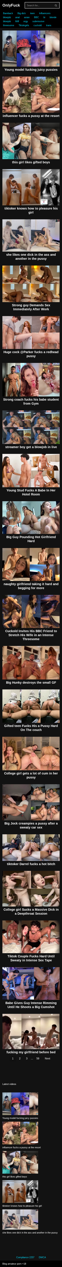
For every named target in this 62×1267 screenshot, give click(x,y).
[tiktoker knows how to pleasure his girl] (20, 1192)
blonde (53, 17)
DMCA (42, 1257)
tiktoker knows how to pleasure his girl (22, 1205)
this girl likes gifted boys (31, 162)
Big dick (21, 13)
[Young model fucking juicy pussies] (20, 1104)
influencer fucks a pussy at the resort (31, 116)
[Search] (56, 5)
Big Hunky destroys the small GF (31, 682)
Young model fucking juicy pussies (31, 69)
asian (27, 17)
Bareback (8, 13)
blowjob (7, 17)
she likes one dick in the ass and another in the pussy (30, 1232)
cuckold (38, 25)
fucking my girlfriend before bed (31, 1052)
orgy (25, 21)
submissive (38, 21)
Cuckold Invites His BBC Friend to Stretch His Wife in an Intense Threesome (31, 635)
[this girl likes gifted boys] (20, 1163)
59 (37, 1058)
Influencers (45, 13)
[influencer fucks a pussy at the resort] (20, 1133)
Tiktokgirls (24, 25)
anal (17, 17)
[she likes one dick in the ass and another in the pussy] (20, 1220)
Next (47, 1058)
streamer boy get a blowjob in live (31, 447)
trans (48, 25)
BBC (36, 17)
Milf (17, 21)
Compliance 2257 (25, 1257)
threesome (8, 25)
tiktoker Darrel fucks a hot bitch (31, 864)
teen (32, 13)
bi (44, 17)
